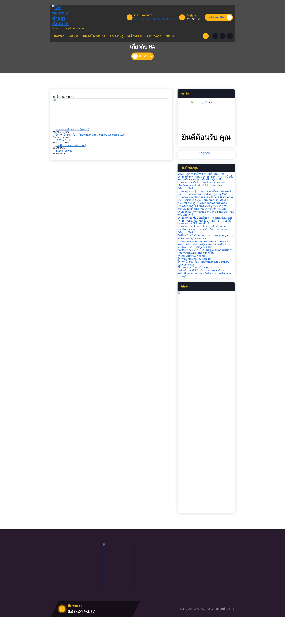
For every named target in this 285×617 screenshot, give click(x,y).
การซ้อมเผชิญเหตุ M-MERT (193, 255)
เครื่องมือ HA (63, 140)
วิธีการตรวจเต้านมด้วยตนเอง (195, 267)
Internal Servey (64, 150)
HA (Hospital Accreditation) (71, 145)
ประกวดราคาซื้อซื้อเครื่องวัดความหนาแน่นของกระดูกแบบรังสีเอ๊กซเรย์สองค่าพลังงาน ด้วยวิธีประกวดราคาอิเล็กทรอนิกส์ (205, 220)
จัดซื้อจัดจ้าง (134, 36)
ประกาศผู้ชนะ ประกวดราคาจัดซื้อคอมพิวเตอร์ (204, 191)
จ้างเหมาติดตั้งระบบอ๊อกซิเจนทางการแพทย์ (203, 241)
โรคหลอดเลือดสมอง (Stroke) (72, 129)
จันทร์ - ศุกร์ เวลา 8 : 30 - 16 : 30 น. (153, 19)
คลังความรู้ (116, 36)
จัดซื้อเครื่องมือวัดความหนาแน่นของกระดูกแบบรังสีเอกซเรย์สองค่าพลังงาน (205, 237)
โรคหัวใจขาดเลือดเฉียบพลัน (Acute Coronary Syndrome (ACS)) (91, 134)
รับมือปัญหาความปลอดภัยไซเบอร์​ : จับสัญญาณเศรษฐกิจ (205, 275)
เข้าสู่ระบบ (204, 153)
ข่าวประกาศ (154, 36)
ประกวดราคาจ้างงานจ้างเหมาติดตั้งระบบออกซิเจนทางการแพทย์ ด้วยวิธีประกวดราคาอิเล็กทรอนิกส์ (203, 229)
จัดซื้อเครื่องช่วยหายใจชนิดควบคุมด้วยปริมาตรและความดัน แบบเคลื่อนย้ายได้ (205, 252)
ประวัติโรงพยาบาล (94, 36)
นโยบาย (74, 36)
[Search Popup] (206, 36)
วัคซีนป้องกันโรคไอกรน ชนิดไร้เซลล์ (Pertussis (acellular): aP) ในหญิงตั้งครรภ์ (204, 246)
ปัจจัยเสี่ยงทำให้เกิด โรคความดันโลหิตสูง (201, 270)
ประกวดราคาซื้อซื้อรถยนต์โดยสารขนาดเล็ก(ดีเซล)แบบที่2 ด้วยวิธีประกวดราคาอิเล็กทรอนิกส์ (201, 185)
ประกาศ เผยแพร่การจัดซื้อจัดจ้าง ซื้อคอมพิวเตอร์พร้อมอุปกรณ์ (206, 213)
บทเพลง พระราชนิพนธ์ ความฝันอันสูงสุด (201, 173)
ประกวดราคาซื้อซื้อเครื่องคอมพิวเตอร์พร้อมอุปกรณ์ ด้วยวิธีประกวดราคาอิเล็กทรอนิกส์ (203, 207)
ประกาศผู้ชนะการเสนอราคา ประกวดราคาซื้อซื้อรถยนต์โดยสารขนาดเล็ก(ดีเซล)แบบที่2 (205, 178)
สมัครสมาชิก (216, 17)
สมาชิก (170, 36)
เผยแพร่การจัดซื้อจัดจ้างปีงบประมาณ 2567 (202, 194)
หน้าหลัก (59, 36)
